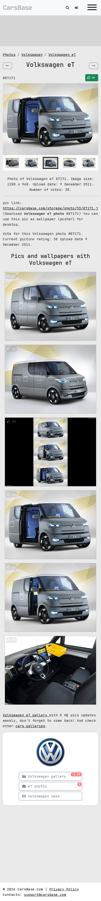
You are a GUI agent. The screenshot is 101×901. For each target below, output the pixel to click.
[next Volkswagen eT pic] (93, 65)
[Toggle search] (67, 7)
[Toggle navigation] (91, 7)
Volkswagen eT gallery (26, 715)
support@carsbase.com (45, 894)
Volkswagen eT (62, 54)
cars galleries (30, 726)
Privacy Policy (64, 889)
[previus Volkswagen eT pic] (7, 65)
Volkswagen (32, 54)
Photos (9, 54)
